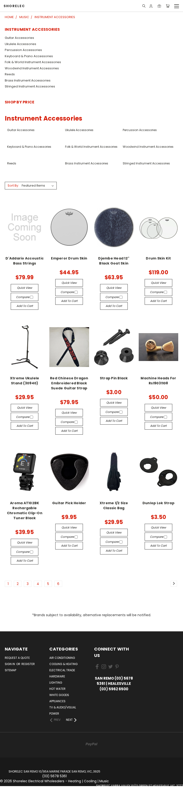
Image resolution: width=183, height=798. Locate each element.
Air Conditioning (62, 658)
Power (54, 714)
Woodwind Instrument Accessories (32, 68)
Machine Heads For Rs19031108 (158, 381)
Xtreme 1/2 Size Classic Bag (114, 505)
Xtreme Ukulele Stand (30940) (24, 381)
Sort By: (13, 185)
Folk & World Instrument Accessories (33, 62)
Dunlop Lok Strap (158, 503)
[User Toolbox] (150, 6)
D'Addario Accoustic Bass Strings (24, 261)
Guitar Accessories (19, 38)
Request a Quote (17, 658)
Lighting (55, 683)
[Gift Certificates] (159, 6)
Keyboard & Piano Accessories (29, 56)
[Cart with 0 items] (167, 6)
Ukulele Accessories (20, 44)
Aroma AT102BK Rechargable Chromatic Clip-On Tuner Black (24, 510)
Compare (23, 297)
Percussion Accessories (23, 50)
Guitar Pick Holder (69, 503)
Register (28, 664)
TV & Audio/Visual (62, 707)
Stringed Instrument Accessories (30, 86)
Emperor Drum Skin (69, 258)
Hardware (57, 676)
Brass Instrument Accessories (28, 80)
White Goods (59, 695)
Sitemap (10, 670)
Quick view (24, 288)
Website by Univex (139, 795)
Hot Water (57, 689)
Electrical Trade (62, 670)
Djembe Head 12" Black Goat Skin (113, 261)
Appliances (57, 701)
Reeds (10, 74)
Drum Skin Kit (158, 258)
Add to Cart (24, 306)
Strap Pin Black (114, 378)
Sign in (10, 664)
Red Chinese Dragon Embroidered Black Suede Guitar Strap (69, 383)
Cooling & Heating (63, 664)
